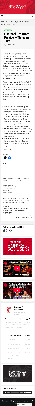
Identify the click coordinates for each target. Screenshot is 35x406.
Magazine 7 (25, 401)
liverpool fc (16, 198)
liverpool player (13, 200)
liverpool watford (8, 202)
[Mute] (20, 319)
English (22, 404)
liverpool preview (24, 200)
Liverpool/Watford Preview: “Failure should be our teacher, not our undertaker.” (15, 210)
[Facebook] (4, 230)
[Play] (5, 319)
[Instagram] (10, 230)
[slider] (23, 318)
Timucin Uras (10, 45)
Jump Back (27, 319)
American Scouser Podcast (20, 313)
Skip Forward (29, 319)
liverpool (9, 198)
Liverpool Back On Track (23, 216)
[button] (17, 335)
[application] (17, 319)
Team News (8, 30)
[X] (7, 230)
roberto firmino (20, 202)
